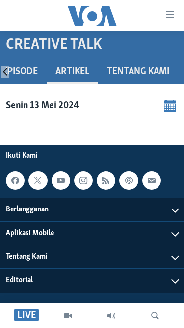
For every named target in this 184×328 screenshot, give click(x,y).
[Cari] (155, 315)
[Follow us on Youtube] (61, 180)
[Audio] (111, 315)
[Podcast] (128, 180)
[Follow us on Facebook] (15, 180)
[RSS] (106, 180)
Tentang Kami (138, 72)
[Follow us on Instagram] (83, 180)
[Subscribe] (151, 180)
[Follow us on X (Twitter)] (37, 180)
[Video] (67, 315)
